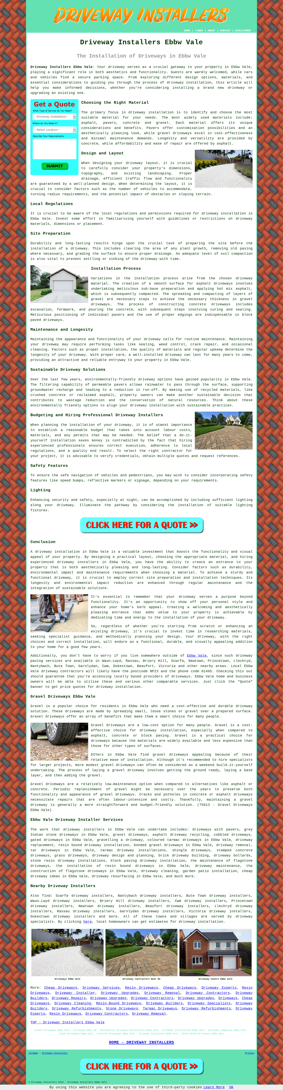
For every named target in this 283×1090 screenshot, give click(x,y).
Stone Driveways (122, 1008)
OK (231, 1087)
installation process (156, 278)
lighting (244, 500)
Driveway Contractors (208, 993)
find (46, 896)
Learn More (214, 1087)
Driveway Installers (55, 1053)
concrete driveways (209, 304)
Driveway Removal (162, 993)
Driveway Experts (219, 988)
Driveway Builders (164, 1003)
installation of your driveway (193, 618)
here (87, 922)
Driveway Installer (75, 993)
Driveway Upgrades (119, 993)
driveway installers (83, 829)
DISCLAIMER (243, 30)
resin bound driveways (129, 866)
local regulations (119, 213)
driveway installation (152, 405)
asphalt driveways (214, 283)
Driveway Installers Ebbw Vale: (62, 67)
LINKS (199, 30)
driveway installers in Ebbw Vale (93, 562)
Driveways (228, 998)
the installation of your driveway (96, 425)
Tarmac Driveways (160, 1008)
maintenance (213, 339)
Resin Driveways (141, 988)
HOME (187, 30)
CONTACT (225, 30)
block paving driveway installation (148, 861)
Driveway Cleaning (72, 1003)
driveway (206, 637)
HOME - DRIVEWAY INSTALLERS (141, 1042)
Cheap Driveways (60, 988)
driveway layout (142, 163)
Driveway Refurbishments (76, 1008)
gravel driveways (174, 133)
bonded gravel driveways (158, 845)
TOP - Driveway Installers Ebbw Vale (67, 1022)
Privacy (250, 1053)
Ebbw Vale (197, 656)
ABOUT (211, 30)
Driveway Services (101, 988)
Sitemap (33, 1053)
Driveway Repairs (69, 998)
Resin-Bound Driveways (118, 1003)
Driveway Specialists (209, 1003)
